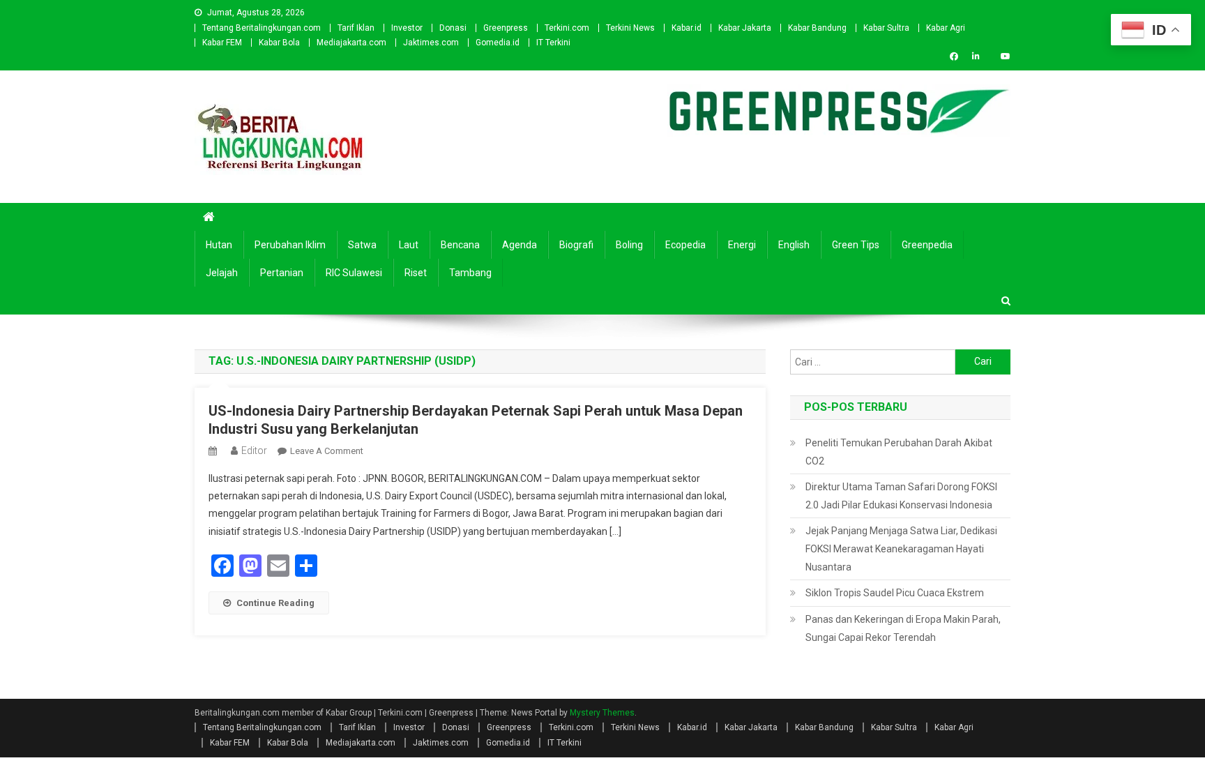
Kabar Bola (279, 42)
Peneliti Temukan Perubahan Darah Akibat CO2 (898, 452)
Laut (408, 244)
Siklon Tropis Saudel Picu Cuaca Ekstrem (894, 592)
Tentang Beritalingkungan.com (261, 28)
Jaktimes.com (431, 42)
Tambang (470, 272)
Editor (254, 450)
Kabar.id (687, 28)
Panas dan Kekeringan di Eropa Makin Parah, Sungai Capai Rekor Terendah (903, 628)
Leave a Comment (326, 451)
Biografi (576, 244)
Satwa (362, 244)
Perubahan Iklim (290, 244)
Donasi (453, 28)
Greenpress (505, 28)
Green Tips (855, 244)
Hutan (219, 244)
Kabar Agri (945, 28)
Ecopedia (685, 244)
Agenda (519, 244)
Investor (407, 28)
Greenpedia (927, 244)
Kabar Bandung (817, 28)
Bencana (460, 244)
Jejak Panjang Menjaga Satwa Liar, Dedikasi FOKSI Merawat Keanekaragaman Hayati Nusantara (901, 549)
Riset (415, 272)
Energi (742, 244)
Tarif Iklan (356, 28)
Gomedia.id (498, 42)
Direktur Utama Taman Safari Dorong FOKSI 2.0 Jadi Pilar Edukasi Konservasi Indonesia (901, 495)
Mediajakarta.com (351, 42)
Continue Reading (275, 603)
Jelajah (222, 272)
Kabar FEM (222, 42)
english (794, 244)
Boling (629, 244)
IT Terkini (553, 42)
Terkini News (630, 28)
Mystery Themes (602, 713)
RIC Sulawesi (354, 272)
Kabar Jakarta (744, 28)
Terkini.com (567, 28)
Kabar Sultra (886, 28)
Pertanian (281, 272)
